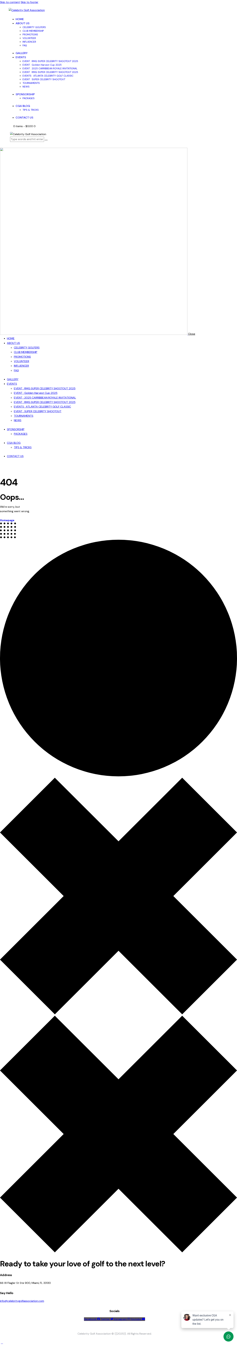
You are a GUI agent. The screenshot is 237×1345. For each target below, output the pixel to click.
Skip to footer (29, 2)
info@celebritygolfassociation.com (22, 1301)
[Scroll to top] (2, 1342)
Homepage (7, 520)
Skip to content (10, 2)
